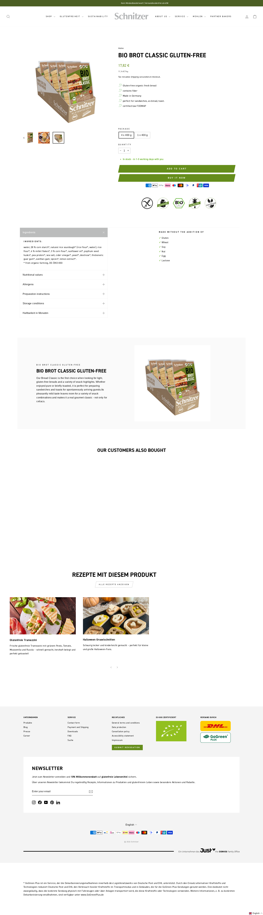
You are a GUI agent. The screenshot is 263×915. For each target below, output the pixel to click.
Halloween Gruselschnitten (99, 639)
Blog (25, 727)
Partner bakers (220, 16)
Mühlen (198, 16)
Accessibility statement (123, 735)
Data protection (119, 727)
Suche (70, 740)
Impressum (117, 740)
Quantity (125, 144)
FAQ (69, 735)
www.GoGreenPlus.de (92, 894)
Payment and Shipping (78, 727)
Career (26, 735)
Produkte (27, 723)
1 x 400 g (142, 135)
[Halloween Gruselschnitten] (116, 615)
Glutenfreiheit (70, 16)
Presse (26, 731)
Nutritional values (33, 274)
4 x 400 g (126, 135)
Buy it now (177, 178)
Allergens (28, 284)
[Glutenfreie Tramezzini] (43, 615)
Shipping (135, 77)
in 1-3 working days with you (148, 159)
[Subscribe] (91, 791)
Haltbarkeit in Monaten (35, 313)
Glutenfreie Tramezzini (23, 640)
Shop (49, 16)
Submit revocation (127, 747)
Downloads (73, 731)
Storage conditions (33, 303)
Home (121, 48)
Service (180, 16)
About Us (161, 16)
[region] (65, 87)
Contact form (74, 723)
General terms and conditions (126, 723)
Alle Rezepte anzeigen (114, 584)
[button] (256, 913)
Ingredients (29, 232)
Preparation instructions (36, 294)
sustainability (98, 16)
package (124, 129)
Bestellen (49, 510)
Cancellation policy (121, 731)
